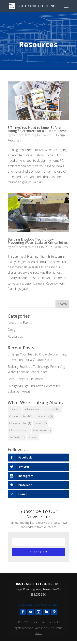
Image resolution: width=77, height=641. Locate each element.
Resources (14, 140)
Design (60, 135)
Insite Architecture (22, 135)
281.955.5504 (38, 594)
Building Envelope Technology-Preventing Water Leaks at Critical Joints (38, 241)
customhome (44, 416)
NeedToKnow (42, 430)
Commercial (52, 409)
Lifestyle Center (19, 430)
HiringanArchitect (20, 423)
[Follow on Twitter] (30, 612)
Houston (41, 423)
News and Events (20, 322)
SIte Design (16, 437)
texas (32, 437)
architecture (32, 409)
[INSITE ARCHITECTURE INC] (11, 6)
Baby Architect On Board (25, 379)
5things (14, 409)
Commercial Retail (20, 416)
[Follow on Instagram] (38, 612)
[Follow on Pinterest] (54, 612)
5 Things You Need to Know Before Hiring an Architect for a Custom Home (37, 129)
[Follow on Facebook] (23, 612)
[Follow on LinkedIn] (46, 612)
